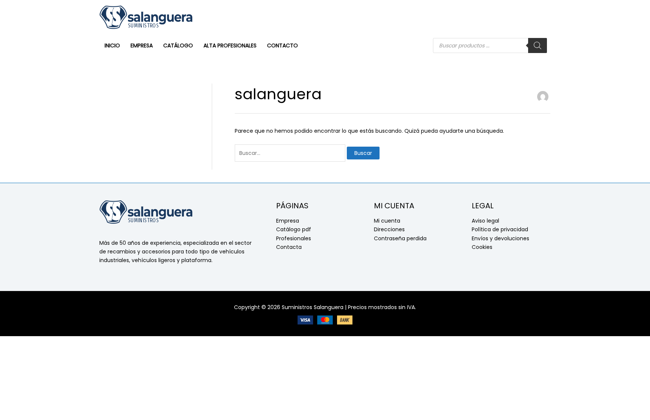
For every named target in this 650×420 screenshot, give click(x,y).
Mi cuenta (387, 220)
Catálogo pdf (293, 229)
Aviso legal (485, 220)
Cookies (482, 247)
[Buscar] (537, 45)
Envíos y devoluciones (500, 238)
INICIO (112, 45)
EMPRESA (142, 45)
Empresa (287, 220)
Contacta (289, 247)
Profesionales (293, 238)
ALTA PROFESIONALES (230, 45)
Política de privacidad (500, 229)
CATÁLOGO (178, 45)
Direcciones (389, 229)
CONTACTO (282, 45)
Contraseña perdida (400, 238)
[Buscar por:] (291, 153)
